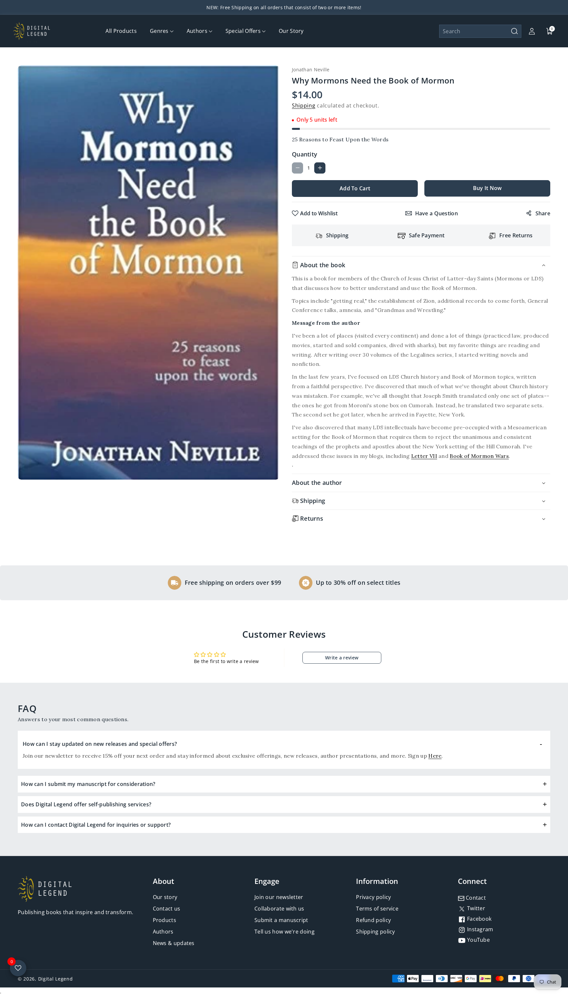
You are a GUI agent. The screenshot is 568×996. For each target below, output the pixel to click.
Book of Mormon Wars (479, 456)
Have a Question (436, 213)
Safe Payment (427, 235)
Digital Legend (55, 979)
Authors (163, 931)
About (163, 881)
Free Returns (516, 235)
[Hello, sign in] (532, 31)
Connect (472, 881)
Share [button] (543, 213)
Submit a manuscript (281, 920)
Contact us (166, 908)
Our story (165, 897)
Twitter (475, 908)
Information (377, 881)
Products (164, 920)
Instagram (479, 929)
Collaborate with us (279, 908)
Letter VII (424, 456)
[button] (480, 31)
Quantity (304, 154)
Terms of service (377, 908)
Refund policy (373, 920)
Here (434, 755)
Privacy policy (373, 897)
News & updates (174, 943)
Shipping (304, 105)
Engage (266, 881)
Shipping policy (375, 931)
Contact (475, 897)
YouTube (478, 939)
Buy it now (487, 188)
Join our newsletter (278, 897)
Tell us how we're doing (284, 931)
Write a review (341, 657)
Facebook (479, 918)
